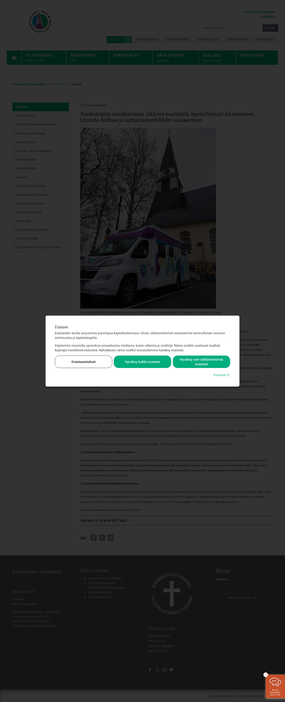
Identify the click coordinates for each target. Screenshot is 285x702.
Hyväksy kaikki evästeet (142, 362)
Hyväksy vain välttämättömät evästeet (201, 361)
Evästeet (222, 375)
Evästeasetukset (84, 362)
